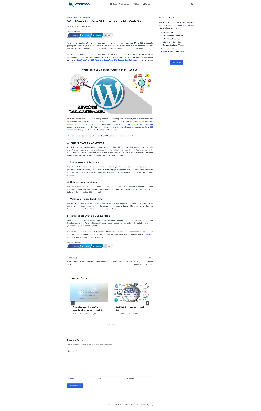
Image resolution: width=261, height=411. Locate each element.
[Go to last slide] (73, 303)
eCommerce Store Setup (173, 42)
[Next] (147, 303)
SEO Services (168, 48)
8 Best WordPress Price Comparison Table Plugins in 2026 (87, 261)
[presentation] (89, 292)
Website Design (169, 33)
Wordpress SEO (84, 17)
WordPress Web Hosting (173, 39)
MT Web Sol (165, 22)
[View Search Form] (192, 4)
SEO (68, 17)
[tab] (106, 324)
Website (130, 379)
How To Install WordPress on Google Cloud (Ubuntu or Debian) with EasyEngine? (133, 261)
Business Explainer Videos (173, 45)
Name (71, 379)
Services (74, 17)
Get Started (176, 62)
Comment (72, 351)
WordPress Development (173, 36)
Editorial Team (73, 26)
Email (100, 379)
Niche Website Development (174, 51)
